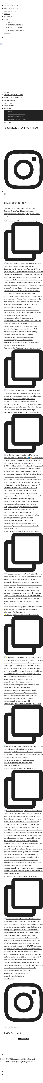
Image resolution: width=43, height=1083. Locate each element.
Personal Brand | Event (16, 30)
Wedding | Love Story (11, 5)
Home (6, 3)
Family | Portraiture (11, 8)
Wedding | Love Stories (15, 25)
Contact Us (23, 1039)
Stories (6, 19)
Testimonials (8, 16)
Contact (7, 33)
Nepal (10, 22)
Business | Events (10, 11)
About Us (7, 14)
